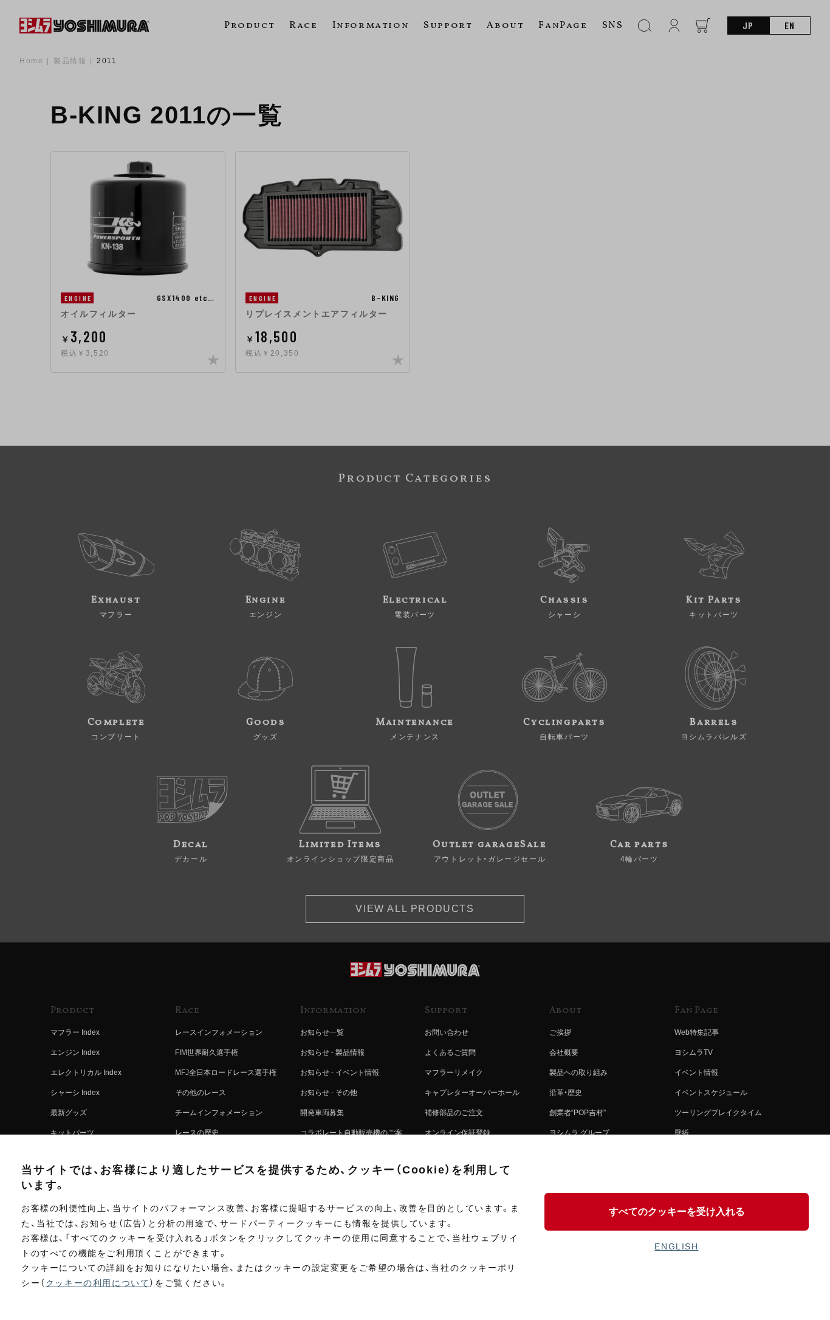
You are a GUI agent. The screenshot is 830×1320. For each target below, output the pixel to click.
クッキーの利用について (98, 1283)
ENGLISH (676, 1246)
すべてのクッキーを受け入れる (677, 1211)
